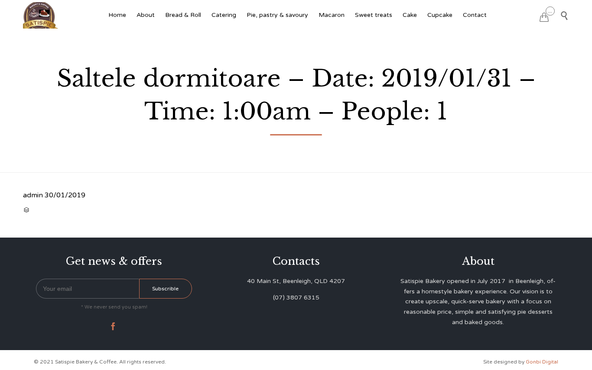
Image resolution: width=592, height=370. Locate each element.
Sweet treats (373, 15)
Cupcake (439, 15)
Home (117, 15)
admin (33, 195)
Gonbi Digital (541, 362)
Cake (410, 15)
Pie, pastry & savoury (277, 15)
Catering (223, 15)
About (146, 15)
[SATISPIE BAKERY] (41, 15)
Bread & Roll (183, 15)
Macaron (332, 15)
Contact (475, 15)
